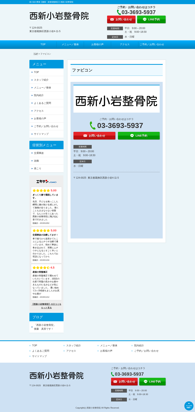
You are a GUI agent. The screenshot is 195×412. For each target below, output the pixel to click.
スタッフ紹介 (41, 80)
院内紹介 (39, 95)
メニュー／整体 (70, 44)
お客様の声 (97, 44)
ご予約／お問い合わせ (152, 44)
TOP (43, 44)
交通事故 (39, 153)
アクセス (125, 44)
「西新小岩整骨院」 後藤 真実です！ (48, 327)
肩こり (37, 168)
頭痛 (36, 160)
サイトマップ (41, 134)
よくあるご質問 (42, 103)
